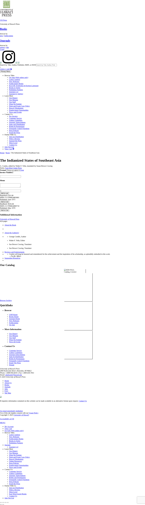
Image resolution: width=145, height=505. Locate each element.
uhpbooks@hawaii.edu (13, 375)
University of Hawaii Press (9, 219)
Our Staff (12, 102)
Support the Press (15, 141)
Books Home (14, 317)
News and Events (15, 112)
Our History (13, 98)
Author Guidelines (15, 120)
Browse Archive (6, 300)
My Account (9, 427)
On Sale (12, 325)
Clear (22, 170)
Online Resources (15, 461)
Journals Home (14, 319)
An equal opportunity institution (11, 411)
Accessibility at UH (7, 419)
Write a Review (14, 139)
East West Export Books (18, 494)
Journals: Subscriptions (17, 122)
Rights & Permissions (16, 126)
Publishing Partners (16, 90)
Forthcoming (13, 323)
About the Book (10, 225)
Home (2, 153)
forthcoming (8, 36)
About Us (8, 383)
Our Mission (13, 100)
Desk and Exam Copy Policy (19, 106)
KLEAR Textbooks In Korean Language (24, 86)
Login (2, 49)
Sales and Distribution (17, 124)
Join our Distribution (16, 137)
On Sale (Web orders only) (18, 77)
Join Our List (9, 147)
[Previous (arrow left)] (1, 504)
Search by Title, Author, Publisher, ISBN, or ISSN (18, 65)
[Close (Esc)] (8, 502)
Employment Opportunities (18, 110)
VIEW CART (5, 69)
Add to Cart (4, 202)
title (7, 47)
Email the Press (14, 133)
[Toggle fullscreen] (3, 502)
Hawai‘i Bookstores (16, 108)
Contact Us (13, 145)
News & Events (14, 342)
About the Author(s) (12, 233)
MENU (2, 423)
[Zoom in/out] (1, 502)
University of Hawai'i (21, 415)
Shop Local (13, 143)
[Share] (5, 502)
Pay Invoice (13, 116)
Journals (5, 40)
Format (3, 170)
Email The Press (15, 363)
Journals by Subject (16, 94)
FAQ (6, 391)
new (1, 36)
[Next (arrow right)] (3, 504)
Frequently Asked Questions (19, 129)
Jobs (6, 389)
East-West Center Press (13, 168)
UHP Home (13, 315)
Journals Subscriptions (17, 355)
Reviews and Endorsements (14, 252)
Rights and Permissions (17, 478)
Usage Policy (33, 413)
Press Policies (14, 131)
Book (8, 153)
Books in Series (14, 88)
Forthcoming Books (16, 84)
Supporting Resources (12, 258)
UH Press (3, 20)
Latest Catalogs (14, 80)
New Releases (14, 82)
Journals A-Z (13, 92)
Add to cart (4, 193)
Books (3, 28)
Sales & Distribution (16, 357)
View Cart (8, 149)
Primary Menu (5, 71)
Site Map (8, 393)
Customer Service (15, 118)
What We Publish (15, 104)
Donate (11, 365)
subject (2, 47)
